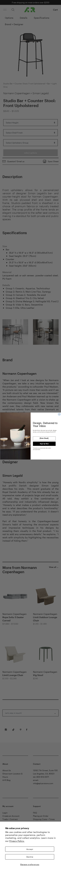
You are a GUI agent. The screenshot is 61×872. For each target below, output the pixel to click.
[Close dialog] (59, 414)
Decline (29, 857)
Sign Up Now (44, 443)
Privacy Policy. (16, 841)
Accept (29, 849)
